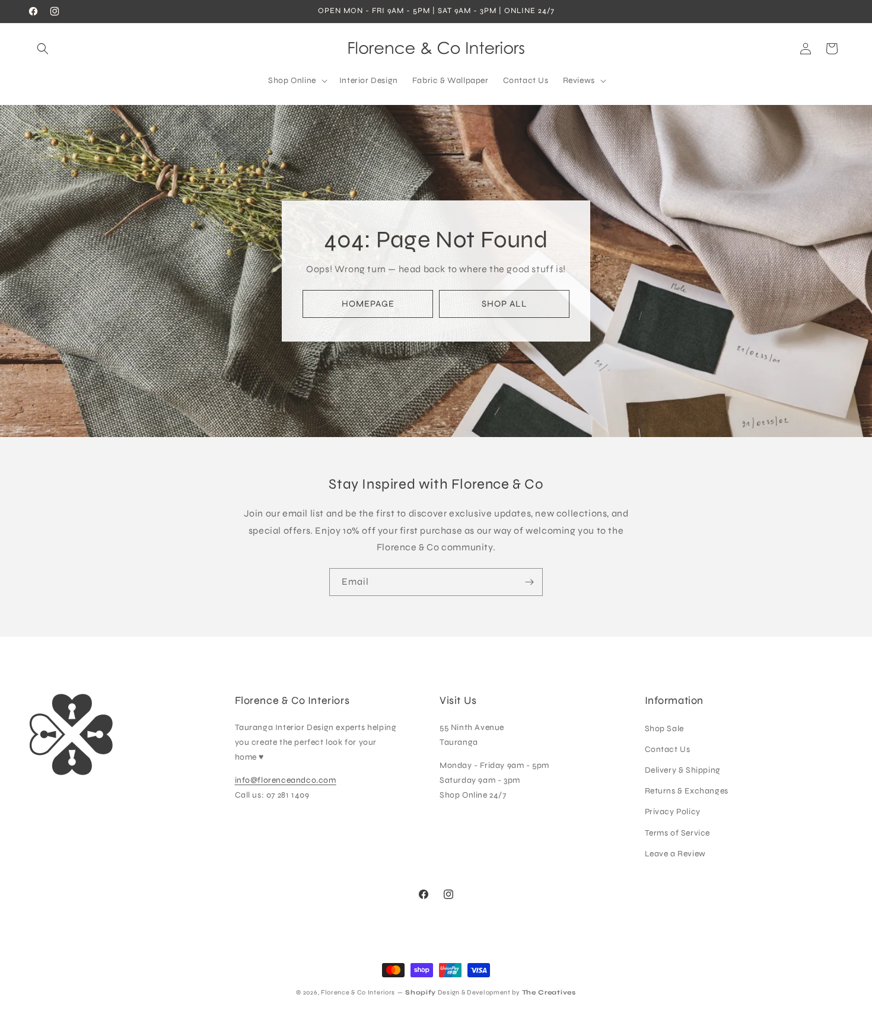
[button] (43, 49)
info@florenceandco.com (285, 780)
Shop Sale (664, 728)
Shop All (504, 303)
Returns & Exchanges (686, 791)
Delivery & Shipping (683, 770)
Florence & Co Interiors (358, 992)
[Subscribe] (529, 582)
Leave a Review (675, 854)
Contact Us (667, 749)
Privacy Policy (673, 812)
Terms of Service (678, 833)
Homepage (368, 303)
